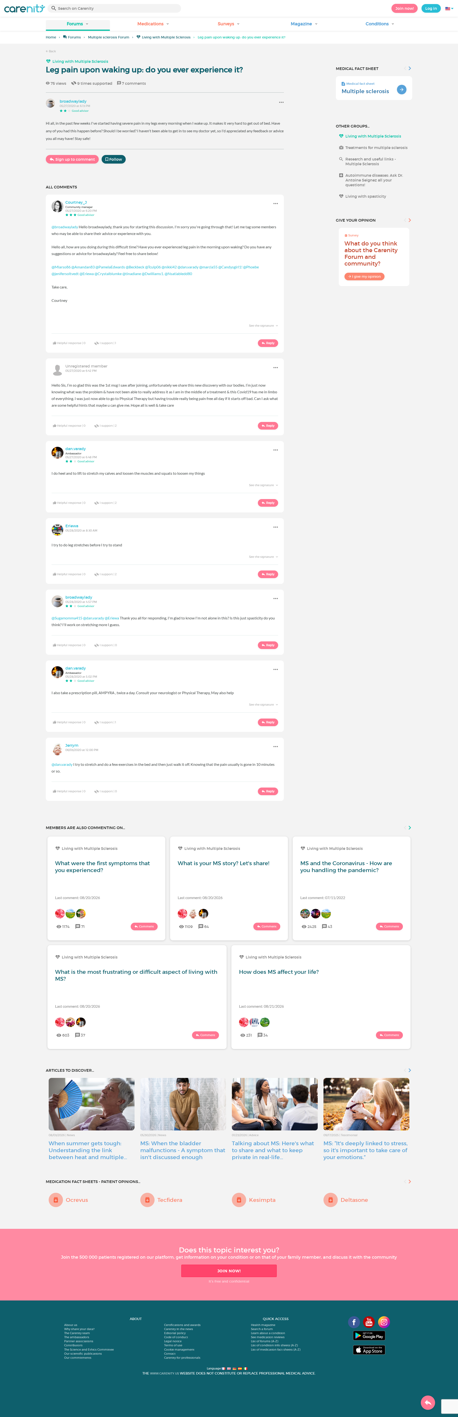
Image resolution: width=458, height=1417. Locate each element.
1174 (66, 926)
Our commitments (77, 1357)
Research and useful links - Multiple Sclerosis (370, 161)
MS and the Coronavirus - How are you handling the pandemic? (346, 867)
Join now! (405, 8)
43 (330, 926)
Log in (431, 8)
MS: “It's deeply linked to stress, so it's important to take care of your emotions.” (365, 1150)
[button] (78, 25)
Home (51, 37)
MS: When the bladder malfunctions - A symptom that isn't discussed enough (182, 1150)
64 (206, 926)
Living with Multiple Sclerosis (166, 37)
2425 (311, 926)
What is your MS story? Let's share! (223, 863)
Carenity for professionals (182, 1357)
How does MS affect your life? (279, 972)
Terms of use (173, 1345)
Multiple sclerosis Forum (108, 37)
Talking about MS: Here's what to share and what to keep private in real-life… (273, 1150)
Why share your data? (79, 1329)
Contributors (73, 1345)
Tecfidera (169, 1200)
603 (65, 1035)
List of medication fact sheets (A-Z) (275, 1349)
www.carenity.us (164, 1373)
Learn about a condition (268, 1333)
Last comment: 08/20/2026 (77, 897)
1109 (189, 926)
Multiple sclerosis (365, 91)
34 (265, 1035)
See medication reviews (268, 1337)
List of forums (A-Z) (264, 1341)
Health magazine (263, 1325)
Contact (170, 1353)
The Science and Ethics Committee (89, 1349)
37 (83, 1035)
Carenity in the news (178, 1329)
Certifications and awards (182, 1325)
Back (52, 51)
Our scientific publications (83, 1353)
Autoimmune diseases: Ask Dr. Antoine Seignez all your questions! (374, 180)
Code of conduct (176, 1337)
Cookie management (179, 1349)
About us (70, 1325)
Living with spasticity (365, 196)
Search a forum (262, 1329)
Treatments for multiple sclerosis (376, 147)
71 (83, 926)
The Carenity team (77, 1333)
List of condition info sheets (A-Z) (274, 1345)
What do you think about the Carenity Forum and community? (371, 253)
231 (249, 1035)
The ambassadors (76, 1337)
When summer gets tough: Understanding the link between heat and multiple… (88, 1150)
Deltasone (354, 1200)
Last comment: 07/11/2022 (322, 897)
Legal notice (173, 1341)
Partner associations (78, 1341)
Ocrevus (77, 1200)
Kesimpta (262, 1200)
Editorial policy (175, 1333)
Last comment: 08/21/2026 (261, 1006)
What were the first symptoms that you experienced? (102, 867)
